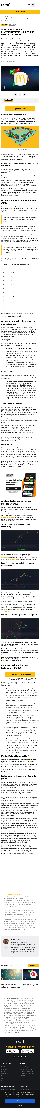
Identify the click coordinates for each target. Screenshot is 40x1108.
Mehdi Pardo (11, 61)
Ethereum (4, 1069)
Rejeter (20, 1105)
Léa (25, 63)
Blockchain (4, 1076)
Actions (16, 17)
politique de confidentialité (13, 1097)
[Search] (29, 5)
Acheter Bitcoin (20, 12)
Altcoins (3, 1071)
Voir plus (33, 965)
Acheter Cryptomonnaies (27, 1067)
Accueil (3, 17)
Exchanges (4, 1074)
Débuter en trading (26, 1069)
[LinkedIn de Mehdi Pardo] (6, 947)
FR (33, 5)
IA (2, 1080)
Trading (9, 17)
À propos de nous (25, 1089)
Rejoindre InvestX (20, 109)
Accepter (20, 1101)
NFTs (2, 1078)
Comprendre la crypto (8, 1089)
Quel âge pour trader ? (27, 1071)
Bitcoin (3, 1067)
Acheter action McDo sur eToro (20, 675)
